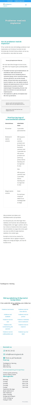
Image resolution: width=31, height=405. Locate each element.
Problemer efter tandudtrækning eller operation (8, 327)
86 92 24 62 (10, 351)
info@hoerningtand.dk (14, 354)
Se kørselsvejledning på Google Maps (13, 370)
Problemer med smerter (8, 309)
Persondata (25, 401)
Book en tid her (7, 279)
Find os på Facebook (13, 358)
